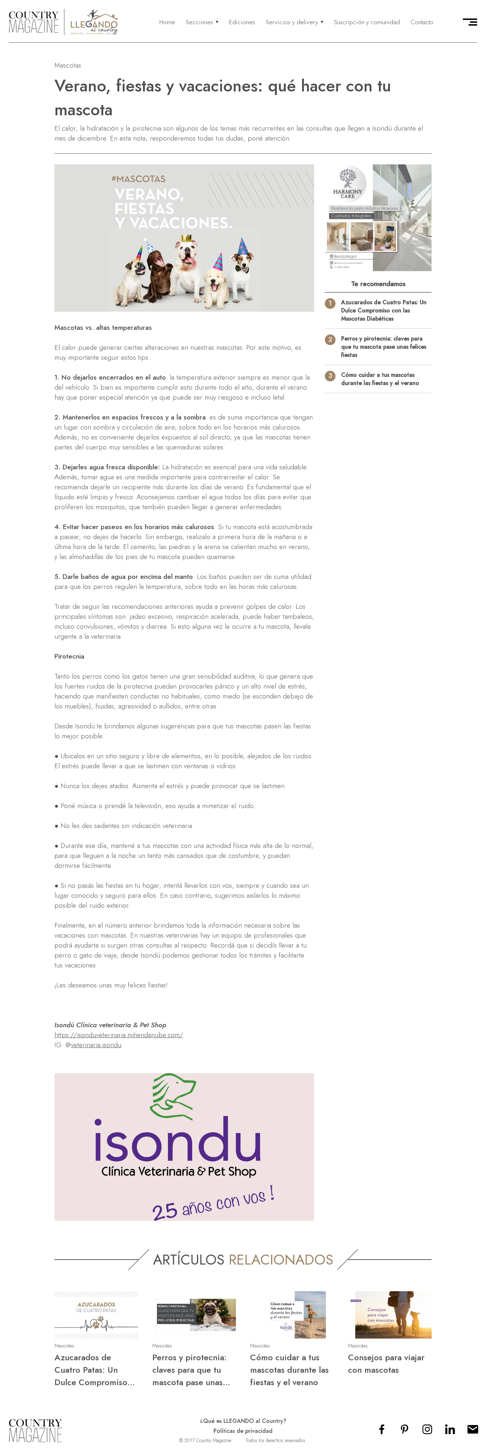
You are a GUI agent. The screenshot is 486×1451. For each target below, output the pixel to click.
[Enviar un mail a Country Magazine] (473, 1432)
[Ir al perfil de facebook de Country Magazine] (381, 1432)
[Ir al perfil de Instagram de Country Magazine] (427, 1432)
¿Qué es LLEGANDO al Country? (243, 1421)
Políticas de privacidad (243, 1431)
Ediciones (242, 22)
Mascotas (67, 65)
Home (167, 22)
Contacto (422, 22)
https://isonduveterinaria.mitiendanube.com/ (118, 1035)
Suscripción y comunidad (367, 22)
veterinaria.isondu (96, 1045)
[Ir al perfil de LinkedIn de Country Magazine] (450, 1432)
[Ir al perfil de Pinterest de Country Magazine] (404, 1432)
